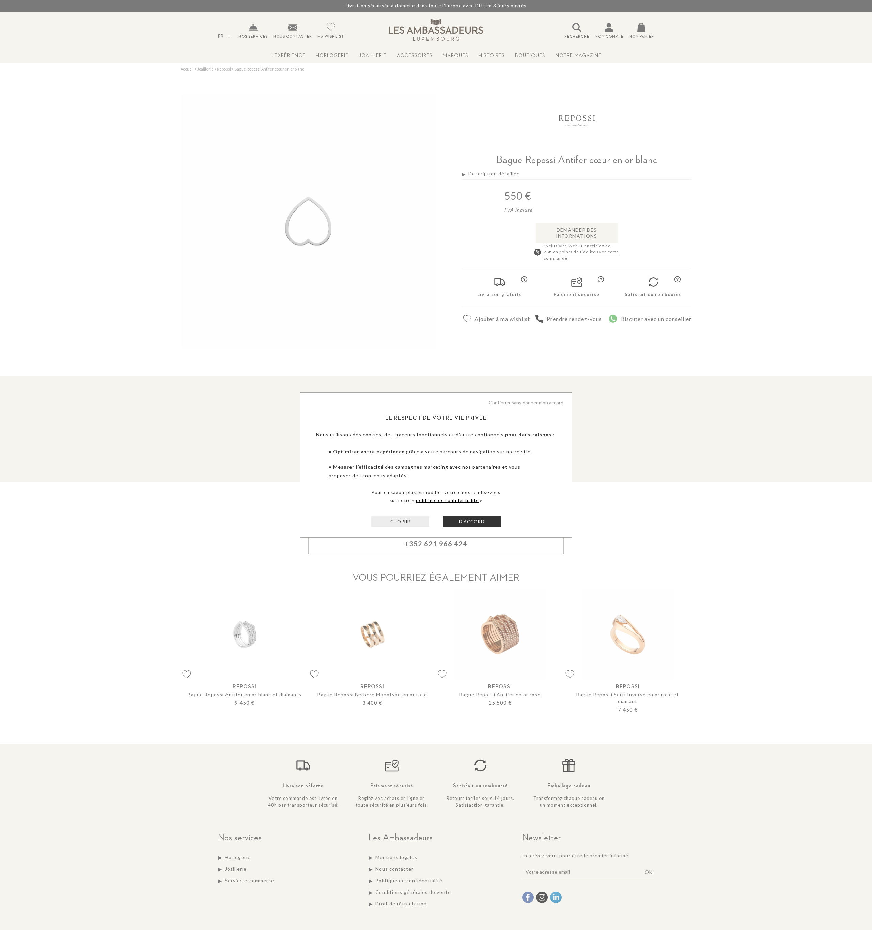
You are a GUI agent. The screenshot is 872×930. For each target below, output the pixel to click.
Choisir (400, 521)
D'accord (472, 521)
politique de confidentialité (447, 500)
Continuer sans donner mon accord (526, 402)
